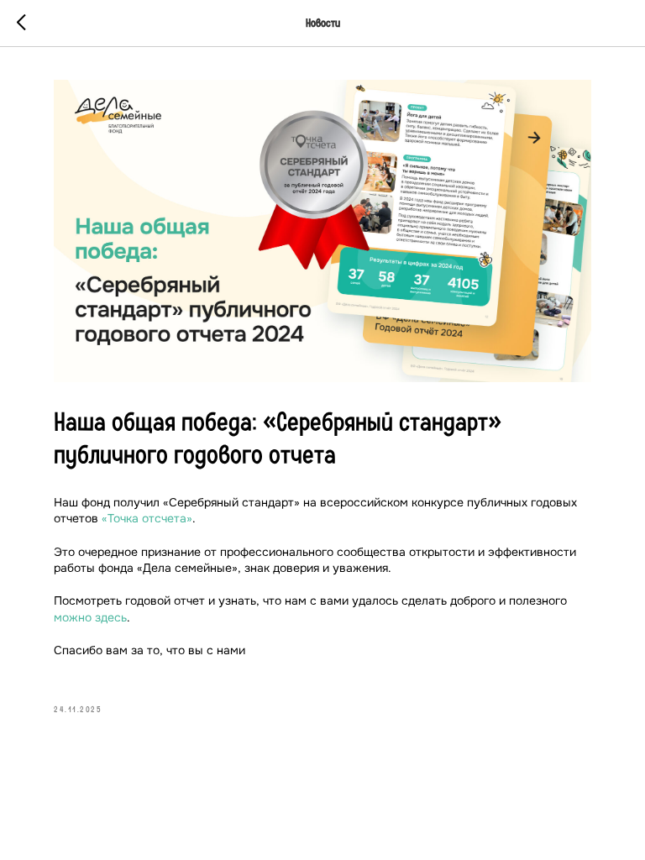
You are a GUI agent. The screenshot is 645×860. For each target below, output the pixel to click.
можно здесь (90, 617)
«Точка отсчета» (147, 518)
